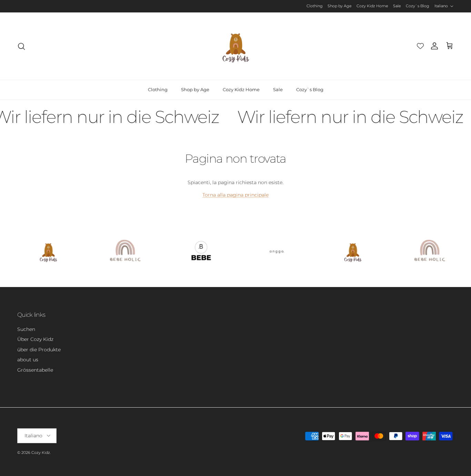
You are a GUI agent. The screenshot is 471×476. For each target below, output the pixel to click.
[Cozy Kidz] (235, 46)
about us (27, 359)
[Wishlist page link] (420, 45)
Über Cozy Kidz (35, 339)
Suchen (26, 329)
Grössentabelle (35, 370)
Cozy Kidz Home (372, 5)
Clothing (315, 5)
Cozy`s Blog (417, 5)
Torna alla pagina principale (235, 195)
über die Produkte (39, 349)
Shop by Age (340, 5)
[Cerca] (21, 46)
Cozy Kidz (40, 452)
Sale (397, 5)
